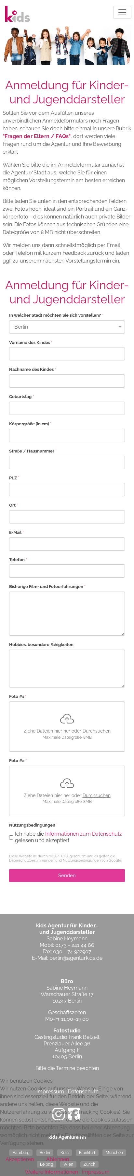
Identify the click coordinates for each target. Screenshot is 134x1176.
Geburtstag (21, 396)
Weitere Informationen (51, 1172)
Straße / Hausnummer (33, 450)
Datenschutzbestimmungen (31, 860)
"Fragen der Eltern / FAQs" (37, 136)
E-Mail (16, 532)
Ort (13, 505)
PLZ (14, 478)
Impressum (96, 1172)
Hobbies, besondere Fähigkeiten (41, 644)
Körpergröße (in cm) (30, 423)
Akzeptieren (20, 1159)
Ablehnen (57, 1159)
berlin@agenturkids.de (75, 958)
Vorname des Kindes (30, 342)
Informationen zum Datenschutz (83, 833)
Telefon (18, 559)
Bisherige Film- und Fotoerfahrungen (47, 586)
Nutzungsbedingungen (81, 860)
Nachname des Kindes (32, 369)
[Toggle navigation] (122, 12)
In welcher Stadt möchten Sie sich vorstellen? (56, 315)
